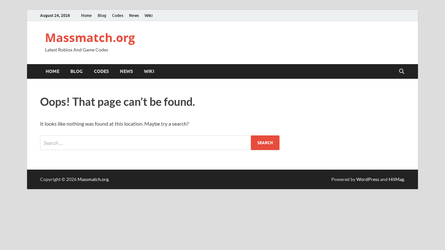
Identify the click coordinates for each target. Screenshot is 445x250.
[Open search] (402, 71)
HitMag (396, 179)
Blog (102, 15)
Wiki (148, 15)
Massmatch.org (90, 38)
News (134, 15)
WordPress (367, 179)
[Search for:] (160, 142)
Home (86, 15)
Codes (117, 15)
